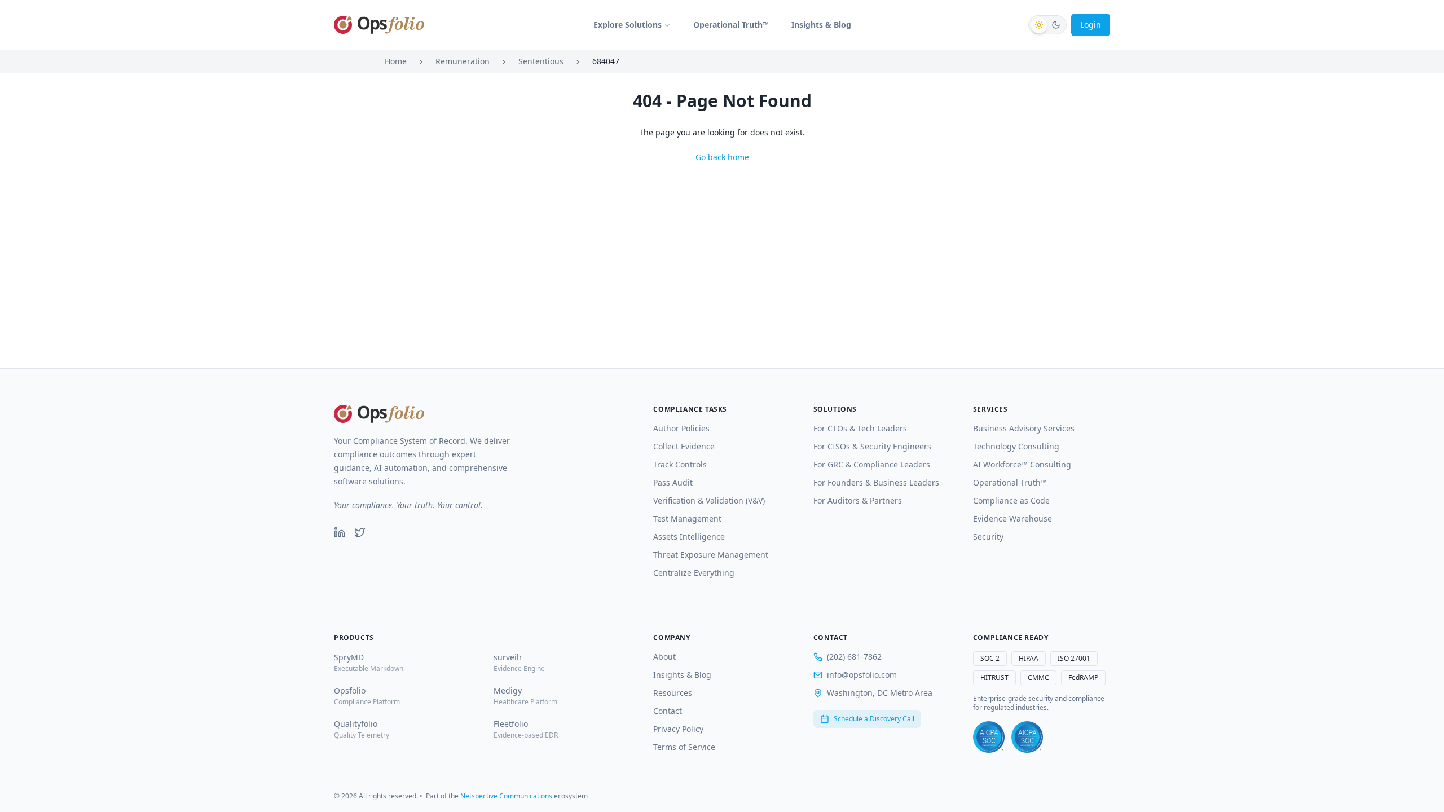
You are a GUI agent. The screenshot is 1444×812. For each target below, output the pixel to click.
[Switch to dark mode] (1047, 24)
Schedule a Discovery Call (874, 718)
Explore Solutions (627, 24)
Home (396, 61)
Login (1090, 24)
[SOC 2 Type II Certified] (1027, 737)
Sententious (540, 61)
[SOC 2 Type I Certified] (989, 737)
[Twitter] (360, 532)
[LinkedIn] (339, 532)
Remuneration (462, 61)
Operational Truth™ (731, 24)
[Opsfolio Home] (379, 24)
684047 (605, 61)
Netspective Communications (506, 796)
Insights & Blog (821, 24)
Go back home (722, 157)
